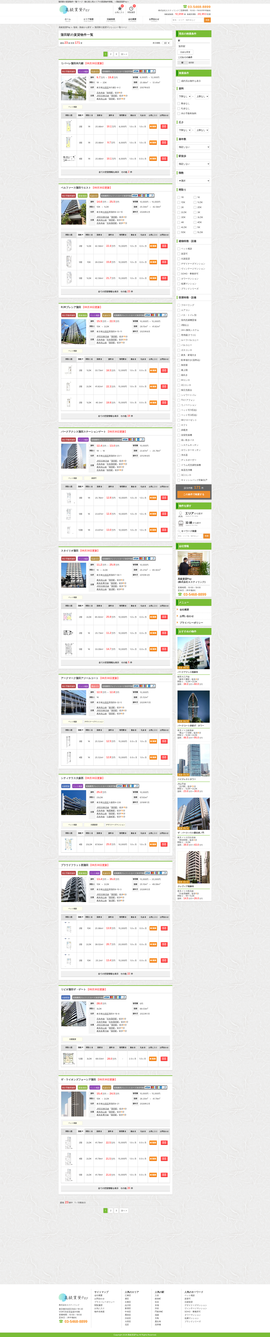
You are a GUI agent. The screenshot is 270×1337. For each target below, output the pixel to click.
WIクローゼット (189, 420)
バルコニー (186, 345)
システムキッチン (190, 445)
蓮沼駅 (112, 589)
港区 (127, 1298)
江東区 (128, 1295)
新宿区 (128, 1308)
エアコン (185, 310)
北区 (127, 1324)
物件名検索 (99, 1311)
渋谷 (157, 1308)
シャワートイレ (188, 395)
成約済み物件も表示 (191, 81)
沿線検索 (111, 20)
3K (198, 212)
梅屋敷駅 (111, 810)
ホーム (68, 20)
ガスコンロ (186, 350)
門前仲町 (159, 1311)
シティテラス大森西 (83, 778)
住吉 (157, 1302)
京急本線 (101, 92)
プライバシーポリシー (104, 1302)
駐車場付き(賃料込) (190, 360)
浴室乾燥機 (186, 435)
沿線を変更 (185, 52)
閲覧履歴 (131, 9)
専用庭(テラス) (188, 335)
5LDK (200, 232)
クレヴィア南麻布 (186, 886)
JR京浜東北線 (103, 95)
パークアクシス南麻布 (188, 672)
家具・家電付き (188, 355)
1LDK (200, 202)
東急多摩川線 (103, 583)
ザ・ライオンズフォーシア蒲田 (89, 1079)
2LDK (184, 212)
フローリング (187, 305)
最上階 (184, 370)
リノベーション (188, 405)
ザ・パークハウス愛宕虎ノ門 (191, 833)
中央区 (128, 1311)
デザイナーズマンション (193, 263)
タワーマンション (190, 278)
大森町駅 (111, 816)
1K (198, 197)
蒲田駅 (114, 95)
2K (182, 207)
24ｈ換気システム (190, 330)
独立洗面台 (186, 390)
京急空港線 (102, 1022)
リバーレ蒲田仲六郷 (83, 63)
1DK (183, 202)
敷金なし (185, 103)
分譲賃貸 (185, 258)
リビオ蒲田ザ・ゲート (84, 989)
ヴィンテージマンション (193, 268)
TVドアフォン (188, 400)
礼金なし (185, 108)
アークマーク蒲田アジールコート (90, 678)
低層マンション (188, 283)
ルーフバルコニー (190, 340)
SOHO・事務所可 (189, 273)
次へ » (124, 54)
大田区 (106, 87)
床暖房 (184, 430)
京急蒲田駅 (112, 223)
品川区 (128, 1305)
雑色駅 (110, 92)
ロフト (184, 425)
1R (182, 197)
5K (198, 227)
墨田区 (128, 1315)
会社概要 (132, 20)
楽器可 (184, 253)
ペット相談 (186, 248)
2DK (199, 207)
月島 (157, 1318)
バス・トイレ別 (188, 315)
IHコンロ (185, 380)
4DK (199, 222)
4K (182, 222)
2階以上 (185, 325)
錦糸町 (158, 1298)
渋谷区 (128, 1318)
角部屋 (184, 365)
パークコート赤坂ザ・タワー (191, 725)
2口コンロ (186, 385)
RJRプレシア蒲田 (81, 307)
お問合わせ (154, 20)
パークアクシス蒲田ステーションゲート (94, 431)
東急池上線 (102, 98)
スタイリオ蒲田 (80, 550)
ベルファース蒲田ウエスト (86, 187)
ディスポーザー (188, 460)
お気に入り (119, 9)
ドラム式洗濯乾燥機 (191, 465)
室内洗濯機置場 (188, 320)
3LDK (200, 217)
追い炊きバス (187, 440)
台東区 (128, 1302)
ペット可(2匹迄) (189, 415)
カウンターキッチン (191, 450)
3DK (183, 217)
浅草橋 (158, 1324)
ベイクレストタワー (187, 779)
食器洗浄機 (186, 470)
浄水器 (184, 455)
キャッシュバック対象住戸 (194, 480)
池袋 (157, 1315)
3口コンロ (186, 475)
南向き (184, 375)
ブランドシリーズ (190, 288)
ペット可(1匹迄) (189, 410)
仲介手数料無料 (188, 113)
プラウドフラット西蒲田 (85, 865)
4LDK (184, 227)
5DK (183, 232)
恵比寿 (158, 1321)
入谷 (157, 1295)
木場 (157, 1305)
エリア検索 (88, 20)
